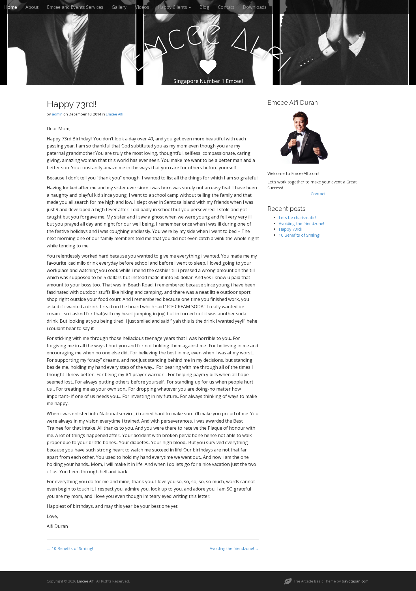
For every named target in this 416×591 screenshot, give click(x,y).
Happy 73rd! (290, 229)
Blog (204, 7)
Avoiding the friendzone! (301, 223)
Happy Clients (173, 7)
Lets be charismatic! (297, 217)
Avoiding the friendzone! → (234, 548)
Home (10, 7)
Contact (226, 7)
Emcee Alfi (114, 114)
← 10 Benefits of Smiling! (70, 548)
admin (57, 114)
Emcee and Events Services (75, 7)
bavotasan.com (355, 581)
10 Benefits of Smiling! (299, 235)
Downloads (255, 7)
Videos (142, 7)
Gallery (119, 7)
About (31, 7)
